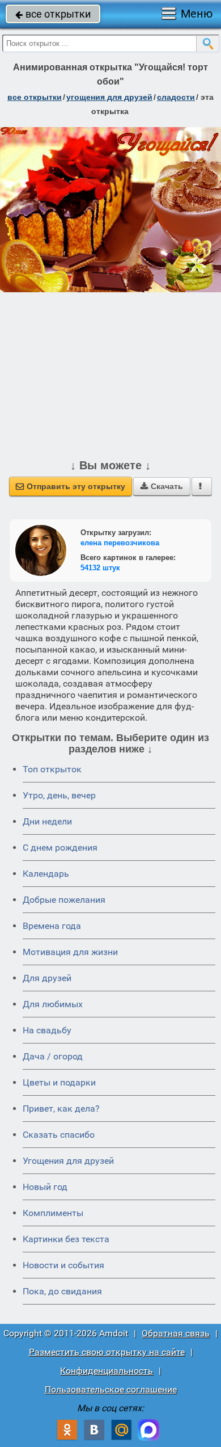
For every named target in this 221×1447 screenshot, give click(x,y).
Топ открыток (52, 769)
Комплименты (53, 1213)
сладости (176, 97)
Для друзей (47, 978)
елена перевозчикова (119, 543)
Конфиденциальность (106, 1370)
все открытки (53, 14)
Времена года (52, 925)
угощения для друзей (109, 97)
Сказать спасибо (59, 1134)
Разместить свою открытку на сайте (107, 1352)
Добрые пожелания (64, 899)
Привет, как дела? (61, 1108)
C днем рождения (60, 847)
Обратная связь (176, 1333)
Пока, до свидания (62, 1291)
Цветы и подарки (59, 1082)
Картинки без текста (66, 1239)
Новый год (45, 1186)
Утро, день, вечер (59, 795)
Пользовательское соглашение (111, 1389)
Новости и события (63, 1265)
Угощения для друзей (68, 1160)
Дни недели (47, 821)
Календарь (46, 873)
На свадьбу (47, 1030)
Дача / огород (53, 1056)
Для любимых (53, 1004)
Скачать (162, 486)
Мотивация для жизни (70, 952)
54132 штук (100, 567)
